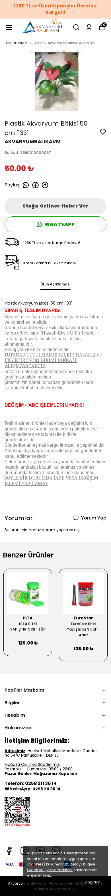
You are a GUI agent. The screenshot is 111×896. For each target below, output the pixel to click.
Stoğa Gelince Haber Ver (55, 206)
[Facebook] (9, 850)
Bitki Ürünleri (16, 43)
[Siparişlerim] (88, 27)
